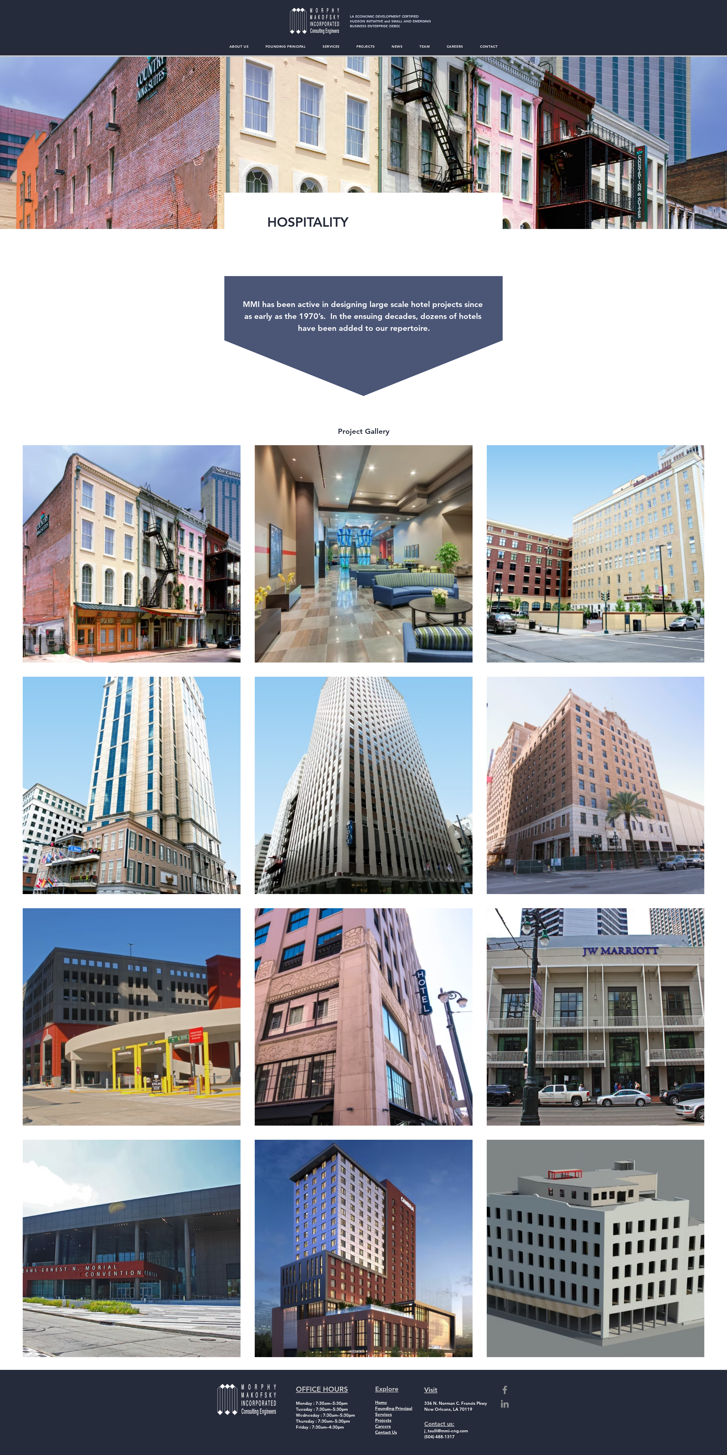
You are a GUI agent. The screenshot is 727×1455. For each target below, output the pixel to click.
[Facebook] (504, 1389)
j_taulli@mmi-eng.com (446, 1430)
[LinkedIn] (504, 1403)
